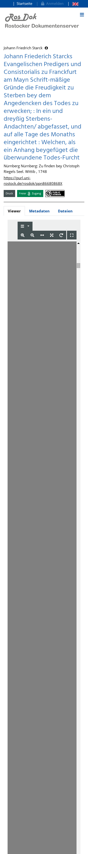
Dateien (65, 211)
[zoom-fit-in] (51, 235)
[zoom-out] (32, 235)
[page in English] (73, 3)
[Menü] (82, 14)
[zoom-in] (23, 235)
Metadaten (39, 211)
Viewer (14, 211)
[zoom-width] (42, 235)
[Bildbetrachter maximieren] (72, 235)
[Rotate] (61, 235)
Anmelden (54, 3)
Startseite (24, 3)
